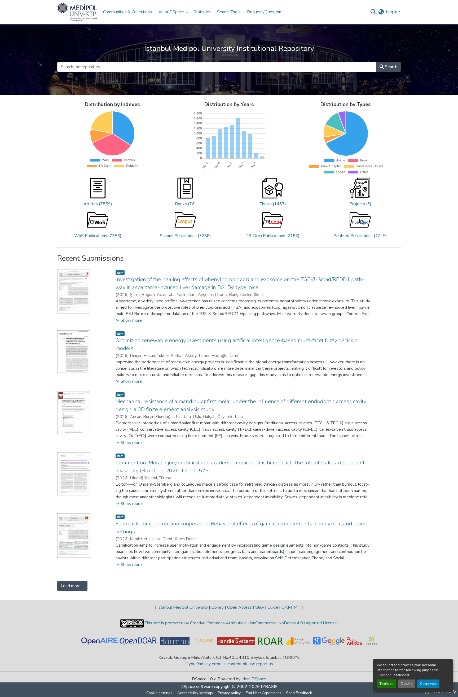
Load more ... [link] (72, 586)
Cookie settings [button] (159, 692)
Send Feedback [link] (299, 692)
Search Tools (229, 12)
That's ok (386, 683)
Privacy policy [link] (229, 692)
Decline (406, 683)
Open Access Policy (245, 607)
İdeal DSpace (253, 679)
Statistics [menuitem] (202, 12)
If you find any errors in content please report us (229, 664)
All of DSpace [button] (171, 12)
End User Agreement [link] (263, 692)
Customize (428, 683)
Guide (272, 607)
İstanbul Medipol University (182, 607)
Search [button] (390, 67)
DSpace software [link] (196, 687)
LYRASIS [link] (269, 687)
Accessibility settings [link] (195, 692)
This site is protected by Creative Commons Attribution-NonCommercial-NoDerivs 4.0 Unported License (240, 623)
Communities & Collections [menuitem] (127, 12)
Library (217, 607)
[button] (77, 12)
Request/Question (264, 12)
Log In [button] (392, 12)
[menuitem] (172, 12)
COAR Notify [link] (443, 692)
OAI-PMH (291, 607)
